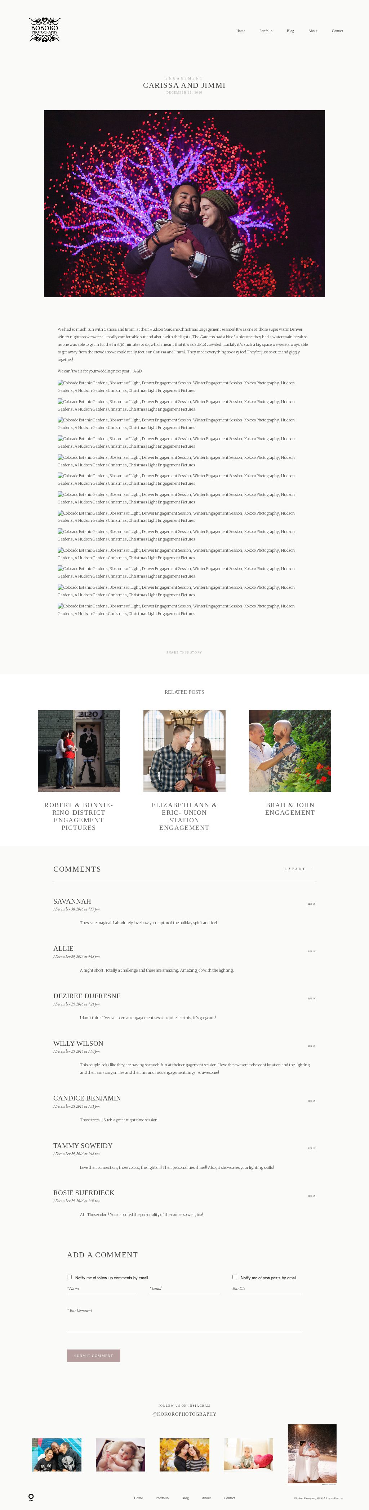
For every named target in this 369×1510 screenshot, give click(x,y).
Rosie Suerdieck (84, 1193)
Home (240, 31)
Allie (63, 948)
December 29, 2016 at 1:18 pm (77, 1153)
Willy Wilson (78, 1043)
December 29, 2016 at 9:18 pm (77, 956)
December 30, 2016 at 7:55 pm (77, 909)
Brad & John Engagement (290, 771)
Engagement (184, 78)
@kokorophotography (184, 1414)
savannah (72, 901)
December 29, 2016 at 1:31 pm (77, 1106)
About (312, 31)
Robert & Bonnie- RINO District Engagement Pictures (79, 771)
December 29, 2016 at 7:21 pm (77, 1004)
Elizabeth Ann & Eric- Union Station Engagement (184, 771)
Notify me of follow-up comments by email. (112, 1277)
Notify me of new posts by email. (269, 1277)
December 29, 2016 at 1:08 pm (77, 1200)
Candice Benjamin (87, 1098)
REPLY (312, 904)
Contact (337, 31)
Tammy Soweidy (83, 1145)
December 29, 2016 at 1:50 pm (77, 1051)
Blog (290, 31)
